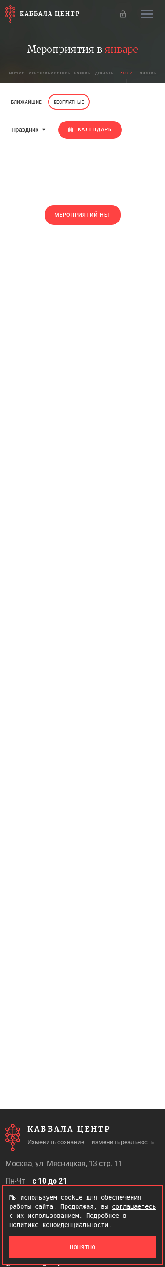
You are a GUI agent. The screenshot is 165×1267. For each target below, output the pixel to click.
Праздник (25, 129)
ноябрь (82, 73)
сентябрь (39, 73)
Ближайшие (26, 102)
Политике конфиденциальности (58, 1224)
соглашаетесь (134, 1206)
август (17, 73)
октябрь (61, 73)
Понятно (82, 1246)
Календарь (95, 130)
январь (148, 73)
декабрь (104, 73)
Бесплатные (69, 102)
